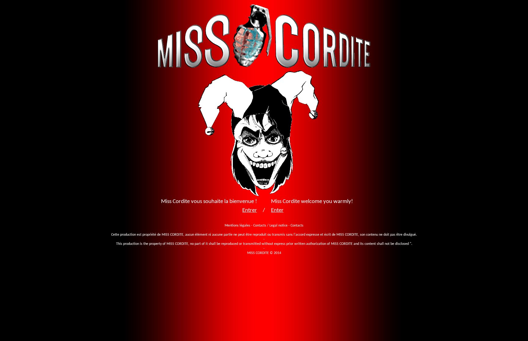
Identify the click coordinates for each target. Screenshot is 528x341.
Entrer (249, 210)
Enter (277, 210)
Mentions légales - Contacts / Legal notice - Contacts (264, 225)
